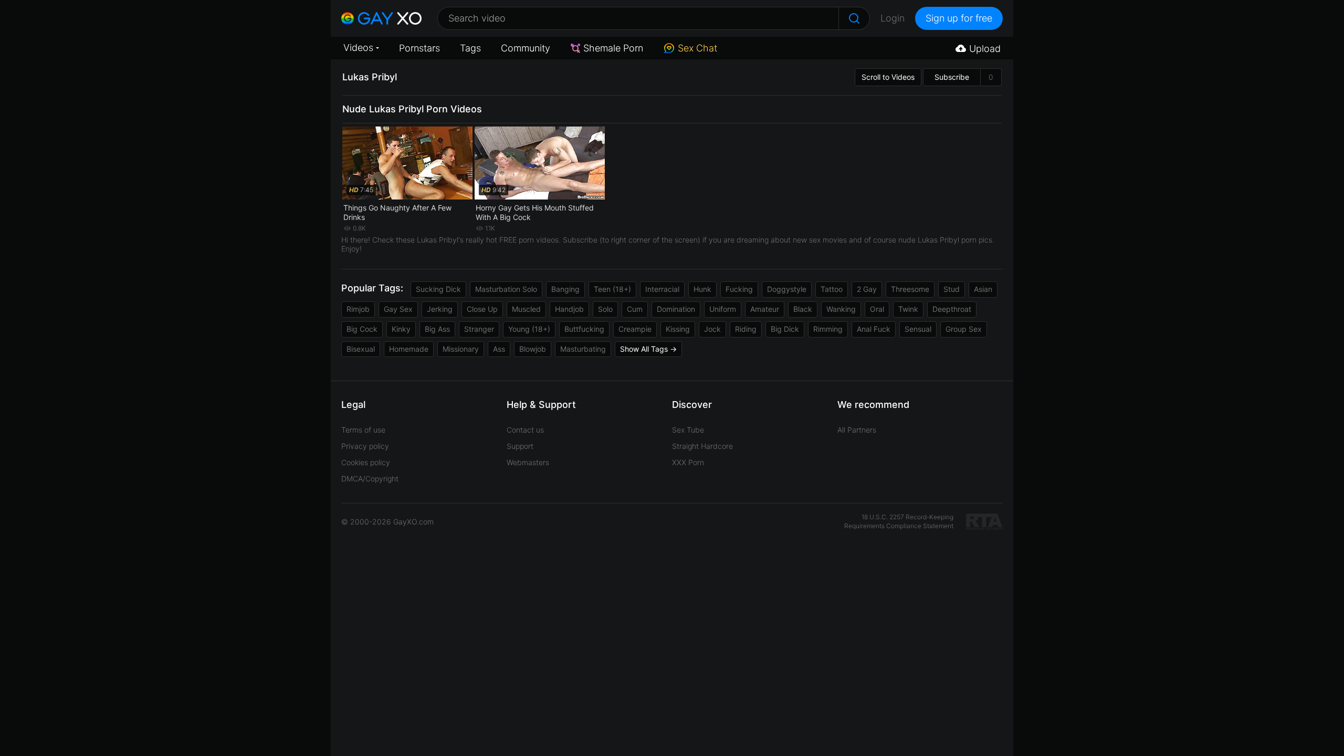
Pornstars (419, 48)
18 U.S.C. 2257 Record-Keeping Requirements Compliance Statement (898, 521)
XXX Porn (688, 462)
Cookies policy (365, 462)
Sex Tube (688, 429)
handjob (569, 308)
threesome (910, 289)
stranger (479, 328)
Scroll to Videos (888, 76)
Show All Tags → (648, 348)
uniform (722, 308)
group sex (964, 328)
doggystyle (786, 289)
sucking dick (438, 289)
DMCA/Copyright (369, 478)
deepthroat (951, 308)
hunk (702, 289)
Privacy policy (365, 446)
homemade (408, 348)
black (802, 308)
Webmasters (528, 462)
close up (482, 308)
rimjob (358, 308)
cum (635, 308)
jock (712, 328)
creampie (635, 328)
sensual (918, 328)
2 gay (867, 289)
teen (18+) (612, 289)
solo (605, 308)
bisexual (360, 348)
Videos (358, 47)
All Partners (856, 429)
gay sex (398, 308)
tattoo (832, 289)
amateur (764, 308)
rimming (828, 328)
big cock (361, 328)
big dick (785, 328)
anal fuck (873, 328)
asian (983, 289)
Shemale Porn (613, 48)
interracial (662, 289)
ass (499, 348)
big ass (437, 328)
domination (676, 308)
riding (746, 328)
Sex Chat (697, 48)
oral (877, 308)
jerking (440, 308)
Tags (470, 48)
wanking (841, 308)
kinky (401, 328)
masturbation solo (506, 289)
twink (908, 308)
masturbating (583, 348)
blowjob (532, 348)
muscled (526, 308)
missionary (461, 348)
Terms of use (363, 429)
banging (565, 289)
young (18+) (529, 328)
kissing (678, 328)
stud (951, 289)
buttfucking (584, 328)
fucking (739, 289)
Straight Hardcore (702, 446)
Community (525, 48)
